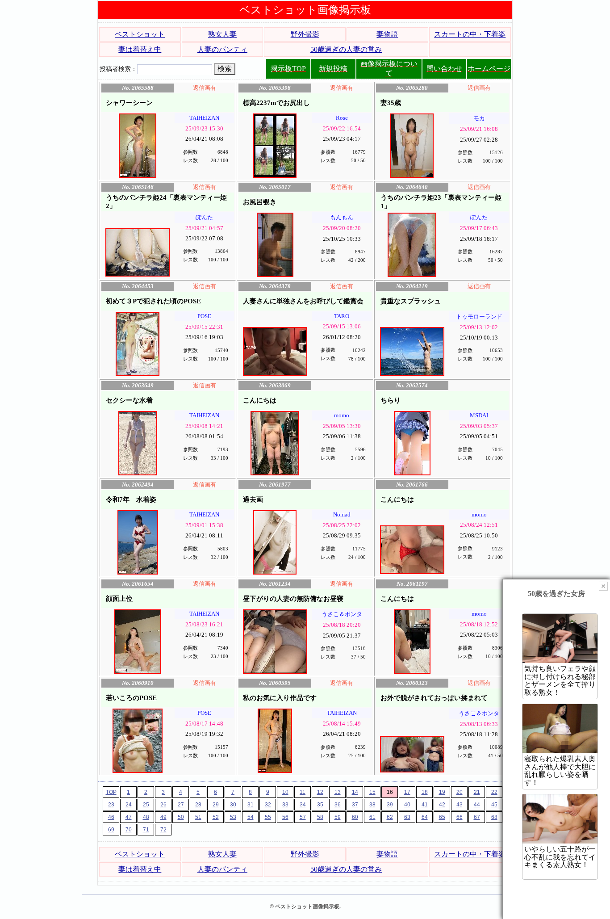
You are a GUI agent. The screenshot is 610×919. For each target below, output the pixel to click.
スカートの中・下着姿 (470, 34)
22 (494, 792)
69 (111, 830)
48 (146, 817)
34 (303, 805)
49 (163, 817)
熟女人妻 (222, 34)
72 (163, 830)
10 (285, 792)
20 (459, 792)
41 (425, 805)
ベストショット (140, 34)
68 (494, 817)
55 (268, 817)
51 (198, 817)
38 (372, 805)
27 (181, 805)
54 (250, 817)
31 (250, 805)
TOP (111, 792)
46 (111, 817)
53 (233, 817)
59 (337, 817)
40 (407, 805)
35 (320, 805)
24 (128, 805)
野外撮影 (305, 34)
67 (477, 817)
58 (320, 817)
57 (303, 817)
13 (337, 792)
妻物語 (387, 34)
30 (233, 805)
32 (268, 805)
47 (128, 817)
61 (372, 817)
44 (477, 805)
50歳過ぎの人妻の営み (346, 49)
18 (425, 792)
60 (355, 817)
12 (320, 792)
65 (442, 817)
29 (216, 805)
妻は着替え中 (139, 49)
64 (425, 817)
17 (407, 792)
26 (163, 805)
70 (128, 830)
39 (390, 805)
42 (442, 805)
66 (459, 817)
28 (198, 805)
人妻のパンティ (222, 49)
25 (146, 805)
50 (181, 817)
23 (111, 805)
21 (477, 792)
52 (216, 817)
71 (146, 830)
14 (355, 792)
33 (285, 805)
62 (390, 817)
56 (285, 817)
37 (355, 805)
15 (372, 792)
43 (459, 805)
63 (407, 817)
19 (442, 792)
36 (337, 805)
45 (494, 805)
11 (302, 792)
